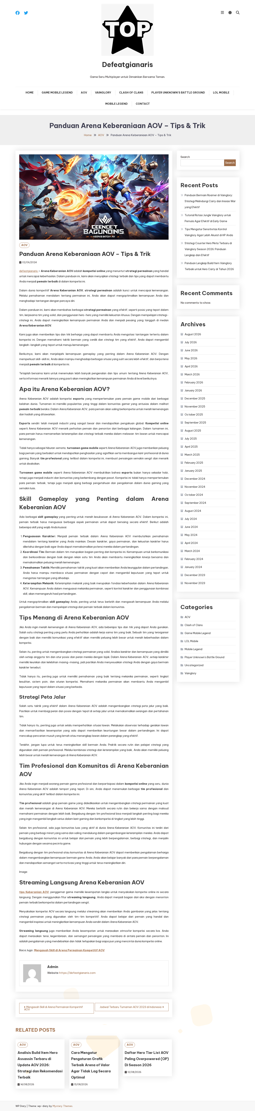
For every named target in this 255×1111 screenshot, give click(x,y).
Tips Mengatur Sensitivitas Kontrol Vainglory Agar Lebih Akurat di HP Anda (209, 232)
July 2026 (191, 342)
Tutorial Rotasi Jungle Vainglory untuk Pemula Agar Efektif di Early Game (208, 218)
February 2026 (194, 382)
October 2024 (194, 495)
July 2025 (191, 438)
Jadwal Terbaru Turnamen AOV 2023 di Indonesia (130, 1007)
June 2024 (191, 527)
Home (30, 92)
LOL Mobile (221, 92)
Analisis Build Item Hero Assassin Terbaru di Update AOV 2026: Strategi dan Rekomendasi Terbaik (40, 1065)
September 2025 (195, 422)
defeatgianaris (28, 271)
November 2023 (195, 583)
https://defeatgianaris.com (77, 973)
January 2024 (193, 567)
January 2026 (193, 390)
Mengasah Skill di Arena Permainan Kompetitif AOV (53, 1008)
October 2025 (194, 414)
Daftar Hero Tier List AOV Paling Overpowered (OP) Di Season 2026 (147, 1059)
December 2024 (195, 478)
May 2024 (191, 535)
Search (185, 157)
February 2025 (194, 462)
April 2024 (191, 543)
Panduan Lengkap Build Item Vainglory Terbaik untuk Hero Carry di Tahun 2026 (209, 266)
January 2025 (193, 470)
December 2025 (195, 398)
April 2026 (191, 366)
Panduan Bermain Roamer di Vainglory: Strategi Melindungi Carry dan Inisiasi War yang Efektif (210, 201)
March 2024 (192, 551)
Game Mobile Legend (57, 92)
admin (52, 967)
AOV (84, 92)
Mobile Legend (116, 103)
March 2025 (192, 454)
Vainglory (103, 92)
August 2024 (193, 511)
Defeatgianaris (127, 64)
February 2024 (194, 559)
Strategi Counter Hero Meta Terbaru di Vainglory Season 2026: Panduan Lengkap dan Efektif (208, 249)
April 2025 (191, 446)
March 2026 (192, 374)
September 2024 (195, 503)
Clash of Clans (131, 92)
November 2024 (195, 486)
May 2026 (191, 358)
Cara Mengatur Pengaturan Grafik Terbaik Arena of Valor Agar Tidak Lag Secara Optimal (91, 1065)
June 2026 (191, 350)
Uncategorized (194, 665)
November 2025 (195, 406)
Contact (143, 103)
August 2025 (193, 430)
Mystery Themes (62, 1105)
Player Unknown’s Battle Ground (178, 92)
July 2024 (191, 519)
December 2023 (195, 575)
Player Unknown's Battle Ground (204, 657)
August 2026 (193, 334)
